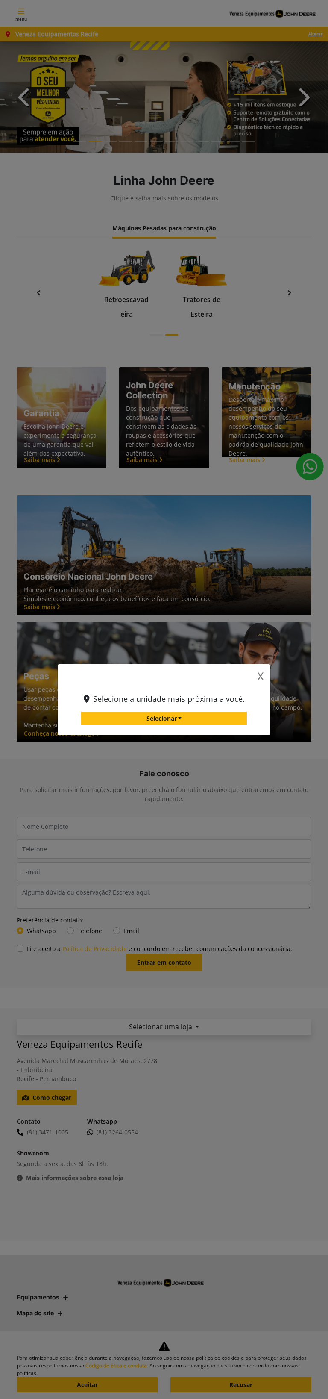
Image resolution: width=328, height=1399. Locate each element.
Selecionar (161, 718)
